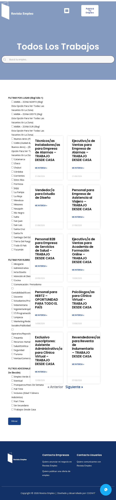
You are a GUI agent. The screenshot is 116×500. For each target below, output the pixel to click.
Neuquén (18, 208)
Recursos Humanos (23, 341)
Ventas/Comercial (22, 358)
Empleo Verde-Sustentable (27, 376)
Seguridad (18, 350)
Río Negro (18, 212)
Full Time (18, 388)
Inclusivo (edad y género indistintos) (25, 395)
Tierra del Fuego (22, 241)
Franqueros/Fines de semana (28, 384)
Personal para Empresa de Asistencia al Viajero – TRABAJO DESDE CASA (83, 199)
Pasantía (18, 337)
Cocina (17, 280)
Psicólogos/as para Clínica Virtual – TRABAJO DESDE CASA (83, 299)
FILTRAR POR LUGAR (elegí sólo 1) (25, 97)
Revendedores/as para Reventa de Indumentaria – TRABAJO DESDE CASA (86, 347)
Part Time (18, 401)
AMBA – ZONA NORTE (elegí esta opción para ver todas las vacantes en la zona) (27, 105)
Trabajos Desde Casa (24, 409)
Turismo (18, 354)
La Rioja (17, 196)
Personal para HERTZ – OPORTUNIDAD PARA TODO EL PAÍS (46, 299)
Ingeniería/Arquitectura (25, 309)
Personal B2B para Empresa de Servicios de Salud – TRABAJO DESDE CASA (46, 248)
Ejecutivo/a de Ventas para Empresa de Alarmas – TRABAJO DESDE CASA (83, 150)
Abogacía (18, 263)
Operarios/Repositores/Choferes (27, 333)
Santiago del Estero (23, 237)
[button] (66, 10)
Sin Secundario (21, 405)
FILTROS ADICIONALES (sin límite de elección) (25, 370)
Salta (16, 216)
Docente (18, 296)
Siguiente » (74, 386)
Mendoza (18, 200)
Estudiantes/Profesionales (26, 300)
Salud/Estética (20, 345)
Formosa (18, 183)
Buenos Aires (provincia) (25, 138)
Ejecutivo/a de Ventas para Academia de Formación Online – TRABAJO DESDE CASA (83, 250)
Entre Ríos (18, 179)
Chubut (17, 167)
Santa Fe (18, 233)
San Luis (17, 224)
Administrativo (21, 267)
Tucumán (18, 249)
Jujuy (16, 187)
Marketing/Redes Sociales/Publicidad (21, 323)
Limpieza (18, 317)
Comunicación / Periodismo (27, 284)
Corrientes (19, 175)
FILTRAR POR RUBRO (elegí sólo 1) (26, 259)
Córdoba (18, 171)
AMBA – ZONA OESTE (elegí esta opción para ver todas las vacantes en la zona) (27, 118)
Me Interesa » (41, 168)
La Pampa (18, 192)
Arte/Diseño (19, 272)
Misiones (18, 204)
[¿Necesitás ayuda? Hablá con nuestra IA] (105, 489)
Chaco (16, 163)
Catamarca (19, 159)
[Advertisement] (65, 111)
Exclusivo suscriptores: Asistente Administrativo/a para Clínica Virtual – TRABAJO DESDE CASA (48, 350)
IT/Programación (22, 313)
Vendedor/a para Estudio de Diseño (45, 194)
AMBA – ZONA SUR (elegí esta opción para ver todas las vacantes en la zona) (27, 130)
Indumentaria (20, 304)
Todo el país (20, 245)
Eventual (18, 380)
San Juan (18, 220)
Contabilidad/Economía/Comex (27, 292)
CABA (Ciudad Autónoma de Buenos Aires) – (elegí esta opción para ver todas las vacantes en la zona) (27, 149)
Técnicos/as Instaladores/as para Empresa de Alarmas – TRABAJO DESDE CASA (47, 150)
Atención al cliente (23, 276)
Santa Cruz (19, 229)
